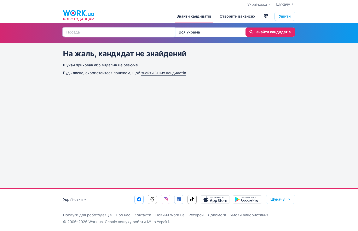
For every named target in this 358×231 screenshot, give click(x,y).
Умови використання (249, 215)
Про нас (123, 215)
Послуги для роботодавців (87, 215)
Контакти (142, 215)
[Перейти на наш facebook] (139, 199)
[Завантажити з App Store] (215, 199)
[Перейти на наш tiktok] (192, 199)
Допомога (217, 215)
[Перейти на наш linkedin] (178, 199)
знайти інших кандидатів (163, 73)
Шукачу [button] (277, 199)
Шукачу (283, 4)
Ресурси (196, 215)
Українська (73, 199)
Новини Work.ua (169, 215)
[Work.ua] (78, 15)
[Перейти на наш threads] (152, 199)
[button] (265, 16)
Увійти (285, 16)
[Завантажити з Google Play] (247, 199)
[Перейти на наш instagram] (165, 199)
